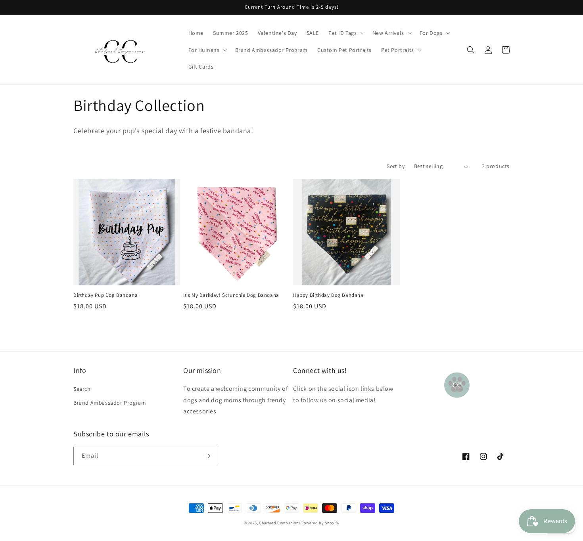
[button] (346, 33)
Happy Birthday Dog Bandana (328, 295)
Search (82, 388)
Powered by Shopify (320, 523)
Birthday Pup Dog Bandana (105, 295)
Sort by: (396, 166)
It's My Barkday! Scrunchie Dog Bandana (231, 295)
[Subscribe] (207, 456)
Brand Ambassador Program (109, 402)
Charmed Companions (279, 523)
